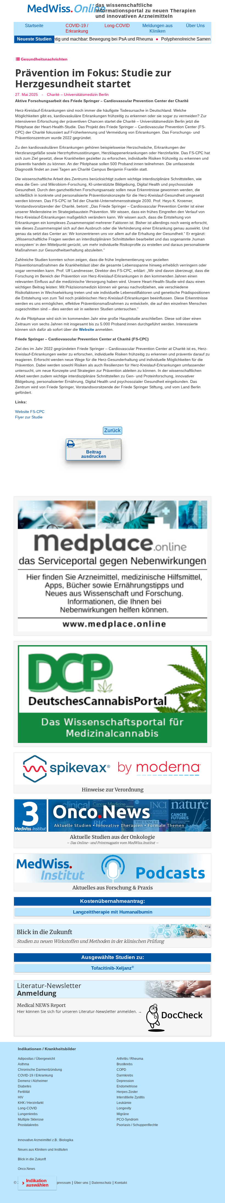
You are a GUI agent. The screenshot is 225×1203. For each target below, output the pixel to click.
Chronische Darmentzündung (40, 1070)
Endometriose (127, 1086)
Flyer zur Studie (29, 417)
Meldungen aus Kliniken (157, 28)
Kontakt (121, 1183)
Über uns (81, 1183)
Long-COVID (117, 25)
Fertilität (24, 1092)
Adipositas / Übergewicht (36, 1059)
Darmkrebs (125, 1075)
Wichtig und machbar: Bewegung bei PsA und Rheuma (86, 39)
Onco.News (26, 1169)
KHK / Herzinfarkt (30, 1103)
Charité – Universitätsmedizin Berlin (78, 94)
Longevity (124, 1108)
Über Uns (195, 25)
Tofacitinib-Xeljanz (112, 968)
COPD (121, 1070)
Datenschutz (101, 1183)
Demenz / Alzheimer (33, 1081)
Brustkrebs (125, 1064)
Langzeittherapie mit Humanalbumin (112, 912)
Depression (125, 1081)
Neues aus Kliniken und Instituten (43, 1150)
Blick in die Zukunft (32, 1159)
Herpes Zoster (127, 1092)
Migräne (123, 1114)
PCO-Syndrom (127, 1119)
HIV (20, 1097)
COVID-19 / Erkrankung (77, 28)
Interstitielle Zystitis (131, 1097)
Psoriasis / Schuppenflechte (137, 1125)
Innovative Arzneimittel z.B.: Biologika (45, 1140)
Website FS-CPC (29, 411)
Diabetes (24, 1086)
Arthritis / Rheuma (130, 1059)
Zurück (112, 430)
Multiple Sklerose (31, 1119)
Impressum (62, 1183)
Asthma (23, 1064)
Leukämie (124, 1103)
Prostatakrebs (28, 1125)
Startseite (34, 25)
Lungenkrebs (28, 1114)
